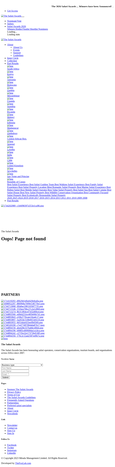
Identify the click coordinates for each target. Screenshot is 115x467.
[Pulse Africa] (22, 328)
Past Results (13, 63)
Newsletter (12, 425)
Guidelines (18, 55)
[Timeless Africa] (22, 314)
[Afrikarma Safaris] (22, 317)
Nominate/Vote (14, 21)
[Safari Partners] (22, 303)
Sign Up (11, 430)
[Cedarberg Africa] (22, 322)
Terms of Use (13, 394)
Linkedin (11, 453)
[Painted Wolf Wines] (22, 301)
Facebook (11, 445)
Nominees (43, 29)
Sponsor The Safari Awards (20, 389)
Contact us (12, 428)
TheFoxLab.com (23, 463)
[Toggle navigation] (23, 16)
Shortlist (34, 29)
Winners (11, 29)
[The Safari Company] (22, 311)
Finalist (26, 29)
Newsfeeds (12, 413)
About (10, 408)
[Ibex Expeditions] (22, 319)
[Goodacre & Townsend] (22, 309)
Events (16, 50)
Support (17, 52)
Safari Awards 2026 (16, 26)
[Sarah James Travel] (22, 336)
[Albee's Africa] (22, 306)
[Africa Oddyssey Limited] (22, 325)
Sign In (10, 433)
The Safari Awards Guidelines (21, 397)
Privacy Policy (14, 392)
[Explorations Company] (22, 330)
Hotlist (19, 29)
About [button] (10, 44)
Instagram (11, 450)
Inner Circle (12, 58)
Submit (5, 377)
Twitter (10, 447)
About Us (17, 47)
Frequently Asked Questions (20, 400)
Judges (10, 23)
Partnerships (13, 403)
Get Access (12, 11)
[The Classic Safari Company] (22, 333)
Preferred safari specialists (19, 405)
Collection (12, 60)
